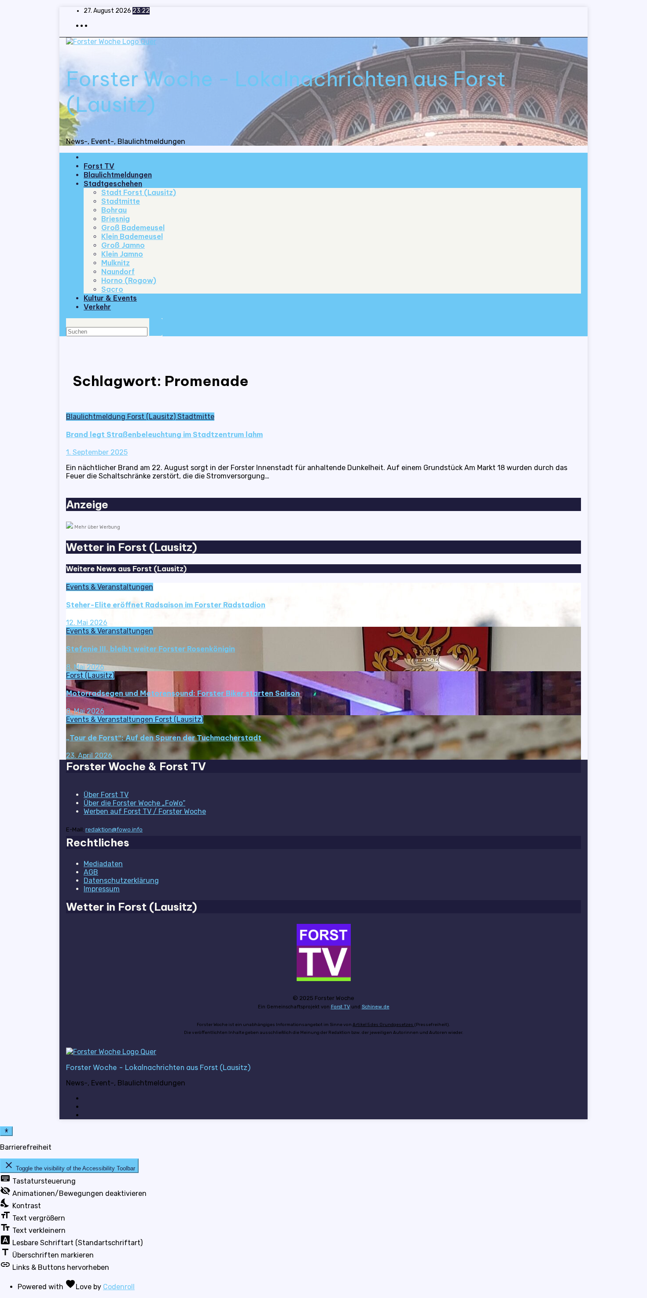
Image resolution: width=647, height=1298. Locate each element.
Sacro (112, 289)
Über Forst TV (106, 795)
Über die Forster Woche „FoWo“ (134, 803)
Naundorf (118, 271)
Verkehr (97, 306)
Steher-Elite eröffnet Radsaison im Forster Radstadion (165, 604)
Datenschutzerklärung (121, 880)
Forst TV (99, 166)
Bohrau (114, 210)
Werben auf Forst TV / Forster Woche (145, 811)
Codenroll (119, 1287)
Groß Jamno (123, 245)
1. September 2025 (97, 452)
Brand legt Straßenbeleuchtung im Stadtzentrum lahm (164, 434)
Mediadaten (103, 864)
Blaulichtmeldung (96, 416)
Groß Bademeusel (133, 227)
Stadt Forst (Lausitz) (138, 192)
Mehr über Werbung (97, 527)
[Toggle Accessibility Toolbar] (6, 1131)
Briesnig (115, 218)
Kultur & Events (110, 298)
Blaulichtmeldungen (118, 174)
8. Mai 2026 (85, 667)
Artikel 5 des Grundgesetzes (383, 1024)
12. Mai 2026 (86, 622)
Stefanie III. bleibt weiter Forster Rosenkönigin (150, 648)
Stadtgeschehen (113, 183)
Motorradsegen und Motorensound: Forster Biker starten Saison (183, 693)
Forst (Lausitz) (152, 416)
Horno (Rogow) (128, 280)
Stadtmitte (120, 201)
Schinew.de (376, 1007)
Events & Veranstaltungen (109, 587)
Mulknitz (115, 262)
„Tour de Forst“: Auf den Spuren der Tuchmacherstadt (163, 737)
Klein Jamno (122, 254)
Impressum (102, 889)
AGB (91, 872)
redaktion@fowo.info (114, 829)
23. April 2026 (89, 755)
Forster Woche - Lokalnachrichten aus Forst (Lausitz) (158, 1067)
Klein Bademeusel (132, 236)
